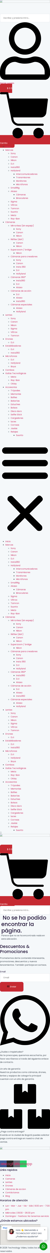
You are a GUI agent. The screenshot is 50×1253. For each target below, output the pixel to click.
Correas (15, 424)
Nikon (13, 160)
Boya (13, 366)
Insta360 (15, 167)
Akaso (14, 191)
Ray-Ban (15, 218)
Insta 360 (21, 266)
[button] (25, 488)
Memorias (16, 394)
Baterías (15, 400)
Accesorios (11, 387)
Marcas (9, 150)
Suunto (14, 211)
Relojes (14, 431)
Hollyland (15, 170)
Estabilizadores (13, 345)
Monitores (21, 180)
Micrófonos (22, 184)
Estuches (15, 404)
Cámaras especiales (21, 304)
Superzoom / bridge (21, 249)
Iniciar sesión (7, 83)
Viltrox (14, 205)
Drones (9, 339)
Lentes (8, 314)
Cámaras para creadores (24, 256)
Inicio (8, 146)
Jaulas (14, 428)
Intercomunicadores (26, 174)
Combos (9, 370)
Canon (14, 156)
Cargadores (17, 418)
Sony (13, 153)
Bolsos (14, 407)
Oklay (14, 383)
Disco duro (16, 411)
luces (13, 421)
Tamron (15, 208)
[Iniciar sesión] (25, 79)
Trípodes (15, 390)
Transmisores (23, 177)
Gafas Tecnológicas (15, 373)
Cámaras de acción (21, 290)
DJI (12, 163)
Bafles (14, 397)
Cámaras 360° (18, 277)
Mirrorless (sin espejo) (22, 225)
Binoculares (22, 198)
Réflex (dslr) (17, 239)
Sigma (14, 201)
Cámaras (21, 194)
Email (3, 972)
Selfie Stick (16, 414)
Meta (13, 215)
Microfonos (11, 356)
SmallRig (15, 187)
